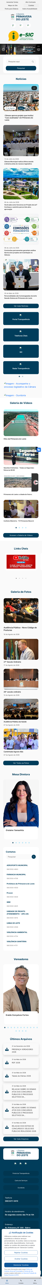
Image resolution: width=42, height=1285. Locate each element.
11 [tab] (37, 1027)
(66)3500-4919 (12, 918)
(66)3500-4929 (12, 897)
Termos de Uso (28, 1271)
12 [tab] (16, 1031)
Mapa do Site (12, 5)
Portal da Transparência (21, 1173)
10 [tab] (34, 1027)
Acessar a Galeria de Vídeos (21, 535)
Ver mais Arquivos (21, 1139)
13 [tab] (19, 1031)
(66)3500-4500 (12, 888)
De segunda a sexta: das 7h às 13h (19, 1215)
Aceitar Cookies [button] (21, 1259)
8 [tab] (27, 1027)
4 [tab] (26, 528)
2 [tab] (23, 376)
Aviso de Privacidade (16, 1271)
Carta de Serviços (21, 1180)
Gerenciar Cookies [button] (21, 1265)
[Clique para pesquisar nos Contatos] (34, 857)
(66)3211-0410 (11, 1201)
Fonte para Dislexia (11, 9)
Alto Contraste (31, 2)
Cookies (33, 5)
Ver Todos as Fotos (21, 763)
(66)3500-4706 (12, 878)
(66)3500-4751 (12, 945)
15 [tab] (26, 1031)
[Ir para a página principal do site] (21, 17)
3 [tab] (23, 528)
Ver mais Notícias (21, 306)
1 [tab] (19, 376)
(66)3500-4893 (12, 869)
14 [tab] (23, 1031)
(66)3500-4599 (12, 927)
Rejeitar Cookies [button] (21, 1253)
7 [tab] (24, 1027)
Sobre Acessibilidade (29, 9)
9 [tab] (31, 1027)
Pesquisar (21, 68)
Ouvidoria (21, 1188)
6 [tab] (29, 843)
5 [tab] (26, 843)
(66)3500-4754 (12, 936)
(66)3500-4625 (12, 906)
